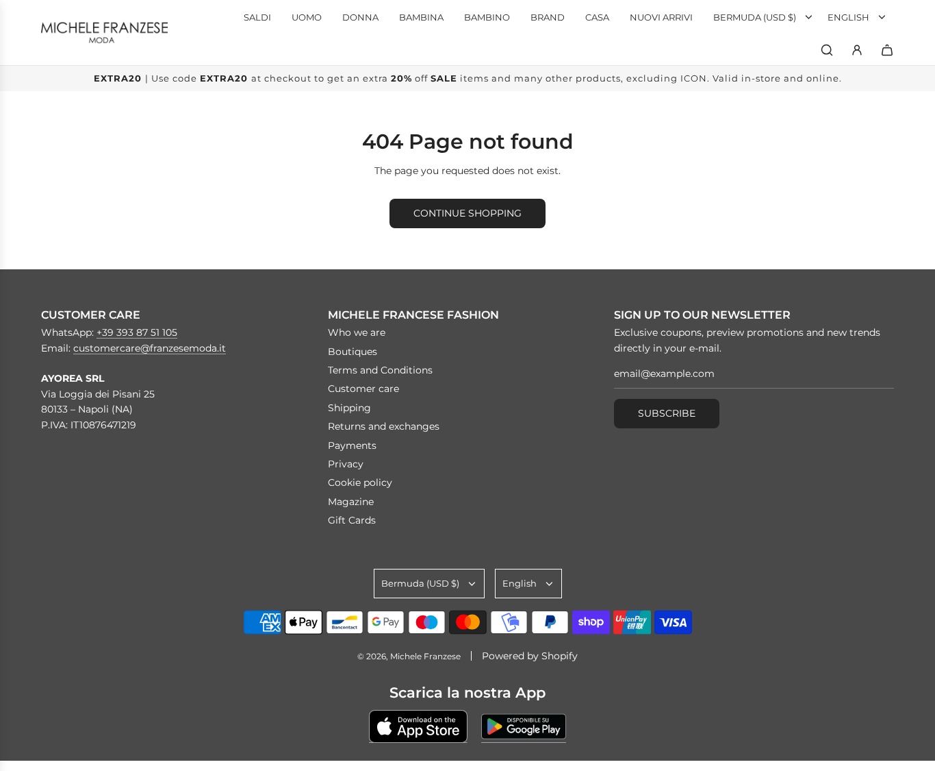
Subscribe (666, 413)
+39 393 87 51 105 (137, 332)
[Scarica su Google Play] (523, 726)
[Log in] (857, 50)
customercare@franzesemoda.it (149, 348)
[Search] (827, 50)
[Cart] (887, 50)
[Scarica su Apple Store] (418, 726)
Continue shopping (467, 213)
